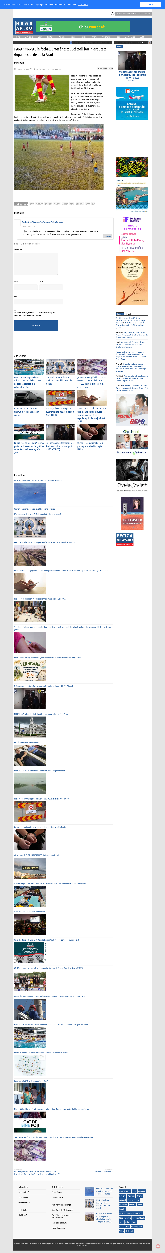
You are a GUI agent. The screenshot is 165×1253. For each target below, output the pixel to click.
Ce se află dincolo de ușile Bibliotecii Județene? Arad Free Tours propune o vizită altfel (46, 939)
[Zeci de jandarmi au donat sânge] (30, 755)
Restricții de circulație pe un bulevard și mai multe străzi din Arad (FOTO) (60, 411)
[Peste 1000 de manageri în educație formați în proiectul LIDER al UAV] (30, 611)
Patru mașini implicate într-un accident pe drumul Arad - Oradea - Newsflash (130, 353)
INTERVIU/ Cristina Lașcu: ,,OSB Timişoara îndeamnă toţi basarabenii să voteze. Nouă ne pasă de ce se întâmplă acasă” (37, 1172)
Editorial (122, 1200)
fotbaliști (39, 203)
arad (31, 203)
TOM (59, 69)
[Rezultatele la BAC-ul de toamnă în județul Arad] (30, 1093)
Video (118, 36)
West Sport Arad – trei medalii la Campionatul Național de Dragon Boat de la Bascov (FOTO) (48, 968)
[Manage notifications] (158, 1246)
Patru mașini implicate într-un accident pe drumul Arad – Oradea (131, 356)
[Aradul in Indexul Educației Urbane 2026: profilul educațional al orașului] (30, 1065)
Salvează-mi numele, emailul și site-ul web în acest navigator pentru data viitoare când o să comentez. (34, 313)
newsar (65, 203)
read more (131, 80)
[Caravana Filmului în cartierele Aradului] (30, 924)
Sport (40, 36)
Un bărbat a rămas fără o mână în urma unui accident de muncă (50, 43)
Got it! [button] (150, 5)
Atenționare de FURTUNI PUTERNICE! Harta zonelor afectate (37, 855)
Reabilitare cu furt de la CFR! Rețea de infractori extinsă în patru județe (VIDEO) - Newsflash (130, 320)
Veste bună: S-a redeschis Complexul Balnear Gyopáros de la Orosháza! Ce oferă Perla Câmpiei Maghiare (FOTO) (132, 378)
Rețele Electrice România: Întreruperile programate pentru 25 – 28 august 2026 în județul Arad (49, 996)
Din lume (62, 36)
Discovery (131, 1195)
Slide (43, 69)
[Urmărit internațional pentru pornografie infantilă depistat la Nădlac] (30, 839)
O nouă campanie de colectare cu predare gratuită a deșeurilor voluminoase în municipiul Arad (50, 883)
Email (41, 281)
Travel (134, 1222)
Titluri (48, 69)
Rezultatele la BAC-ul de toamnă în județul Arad (32, 1081)
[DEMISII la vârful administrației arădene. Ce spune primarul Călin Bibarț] (30, 727)
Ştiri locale (29, 36)
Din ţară (50, 36)
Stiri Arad (79, 203)
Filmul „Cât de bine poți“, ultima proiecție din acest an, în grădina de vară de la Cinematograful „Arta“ (29, 447)
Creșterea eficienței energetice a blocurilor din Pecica (89, 43)
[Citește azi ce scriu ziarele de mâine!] (24, 32)
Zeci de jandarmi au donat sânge (26, 742)
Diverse (94, 36)
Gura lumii (106, 36)
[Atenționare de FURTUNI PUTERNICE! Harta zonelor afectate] (30, 868)
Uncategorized (136, 1226)
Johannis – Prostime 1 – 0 (104, 1171)
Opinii (73, 36)
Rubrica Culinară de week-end (130, 1213)
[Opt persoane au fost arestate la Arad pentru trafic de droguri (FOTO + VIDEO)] (30, 698)
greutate (48, 203)
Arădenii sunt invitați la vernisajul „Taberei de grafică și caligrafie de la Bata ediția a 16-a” (48, 657)
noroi (72, 203)
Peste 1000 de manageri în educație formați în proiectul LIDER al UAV (40, 598)
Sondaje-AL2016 (139, 1218)
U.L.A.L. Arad (130, 36)
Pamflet (38, 69)
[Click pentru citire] (29, 42)
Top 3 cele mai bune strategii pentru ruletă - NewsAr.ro (42, 222)
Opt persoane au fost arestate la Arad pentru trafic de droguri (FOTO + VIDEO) (60, 446)
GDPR (142, 36)
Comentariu (18, 249)
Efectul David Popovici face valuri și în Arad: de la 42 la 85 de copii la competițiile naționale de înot (27, 382)
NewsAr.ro (84, 1246)
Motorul (57, 203)
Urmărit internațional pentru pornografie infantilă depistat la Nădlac (91, 446)
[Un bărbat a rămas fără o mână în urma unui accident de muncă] (30, 493)
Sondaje (83, 36)
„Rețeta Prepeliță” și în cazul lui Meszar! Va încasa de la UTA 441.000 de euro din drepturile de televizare (91, 382)
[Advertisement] (61, 344)
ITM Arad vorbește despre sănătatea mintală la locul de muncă (128, 43)
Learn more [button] (83, 4)
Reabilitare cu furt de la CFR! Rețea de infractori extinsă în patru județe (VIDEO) (44, 542)
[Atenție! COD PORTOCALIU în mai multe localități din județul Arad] (30, 783)
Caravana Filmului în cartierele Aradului (29, 911)
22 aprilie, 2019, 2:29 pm (28, 226)
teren (87, 203)
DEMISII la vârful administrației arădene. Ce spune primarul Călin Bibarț (41, 714)
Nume (16, 281)
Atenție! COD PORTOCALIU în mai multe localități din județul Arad (39, 770)
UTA (93, 203)
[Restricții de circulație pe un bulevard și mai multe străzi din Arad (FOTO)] (30, 811)
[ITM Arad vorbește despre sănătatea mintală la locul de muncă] (30, 527)
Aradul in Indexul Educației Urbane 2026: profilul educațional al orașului (41, 1052)
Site (15, 296)
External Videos (133, 1200)
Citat (134, 1191)
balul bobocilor (125, 1191)
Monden (132, 1204)
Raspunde (108, 236)
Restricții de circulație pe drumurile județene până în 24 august (28, 411)
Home (17, 36)
